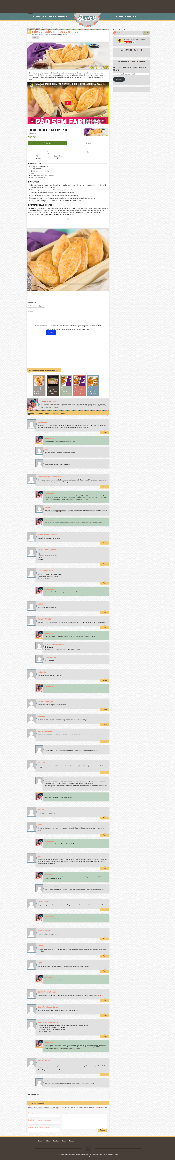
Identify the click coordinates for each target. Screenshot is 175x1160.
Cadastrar (119, 79)
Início (28, 28)
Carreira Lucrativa (45, 701)
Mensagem (65, 1113)
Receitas (48, 16)
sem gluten (59, 34)
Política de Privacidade (95, 1156)
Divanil (47, 449)
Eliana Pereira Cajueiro (47, 992)
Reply (105, 432)
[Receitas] (29, 32)
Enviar (102, 1130)
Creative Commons (84, 1154)
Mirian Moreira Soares (47, 535)
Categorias (60, 16)
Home (40, 1141)
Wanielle (41, 716)
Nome (33, 1113)
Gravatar (61, 1107)
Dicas (64, 1141)
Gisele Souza (38, 34)
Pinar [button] (89, 143)
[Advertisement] (52, 349)
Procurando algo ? (119, 30)
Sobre (121, 16)
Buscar (147, 32)
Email (39, 1120)
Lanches (38, 28)
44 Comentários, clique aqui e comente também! (49, 413)
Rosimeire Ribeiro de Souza (54, 644)
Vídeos (38, 16)
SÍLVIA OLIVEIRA (45, 731)
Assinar (51, 332)
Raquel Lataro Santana (52, 887)
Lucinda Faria (49, 462)
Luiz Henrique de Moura (48, 1022)
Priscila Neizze (44, 931)
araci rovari (42, 422)
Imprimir (48, 143)
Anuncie (130, 16)
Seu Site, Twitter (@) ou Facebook (39, 1127)
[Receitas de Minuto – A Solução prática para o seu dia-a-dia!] (86, 14)
